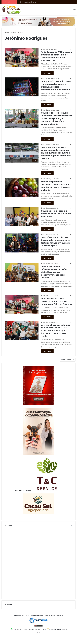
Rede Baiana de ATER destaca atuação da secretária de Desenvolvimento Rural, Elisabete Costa (56, 56)
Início (7, 32)
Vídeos (44, 629)
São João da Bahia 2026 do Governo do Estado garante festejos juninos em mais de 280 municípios (55, 241)
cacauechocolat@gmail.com (58, 629)
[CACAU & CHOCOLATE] (11, 9)
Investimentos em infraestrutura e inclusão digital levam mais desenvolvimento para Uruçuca (54, 272)
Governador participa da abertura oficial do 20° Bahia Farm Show (56, 214)
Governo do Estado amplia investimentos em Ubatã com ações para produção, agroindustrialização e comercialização (56, 118)
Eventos (37, 629)
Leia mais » (47, 73)
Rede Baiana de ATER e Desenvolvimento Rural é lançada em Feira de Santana (56, 301)
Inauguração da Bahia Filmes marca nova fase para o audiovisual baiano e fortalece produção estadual (56, 85)
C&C (44, 49)
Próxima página (66, 359)
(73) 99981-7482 (17, 629)
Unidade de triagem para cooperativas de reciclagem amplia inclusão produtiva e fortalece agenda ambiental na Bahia (56, 153)
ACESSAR (8, 604)
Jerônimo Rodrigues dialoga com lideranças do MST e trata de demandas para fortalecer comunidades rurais (55, 331)
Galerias (31, 629)
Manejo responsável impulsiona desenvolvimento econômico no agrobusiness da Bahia (56, 185)
